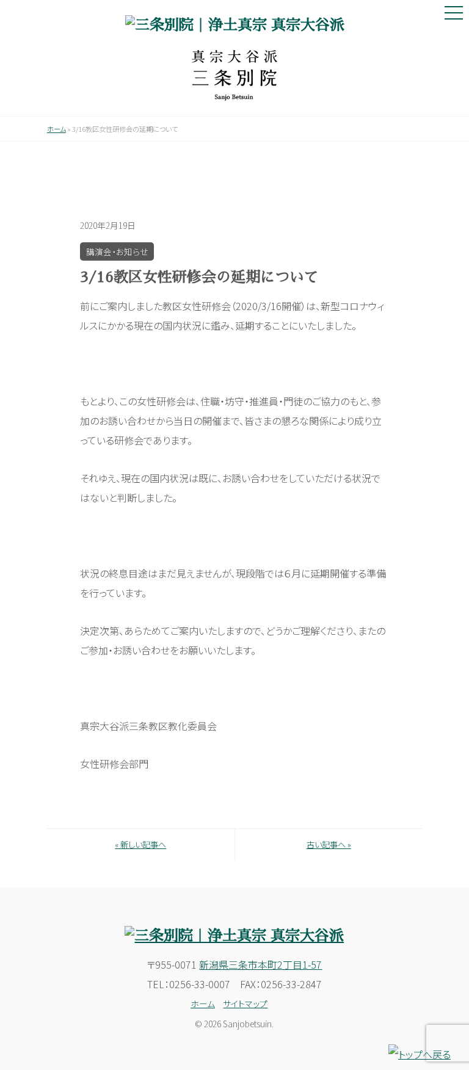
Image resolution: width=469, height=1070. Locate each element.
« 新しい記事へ (140, 844)
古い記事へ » (329, 844)
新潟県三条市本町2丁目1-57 (260, 964)
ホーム (56, 129)
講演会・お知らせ (117, 251)
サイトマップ (245, 1003)
